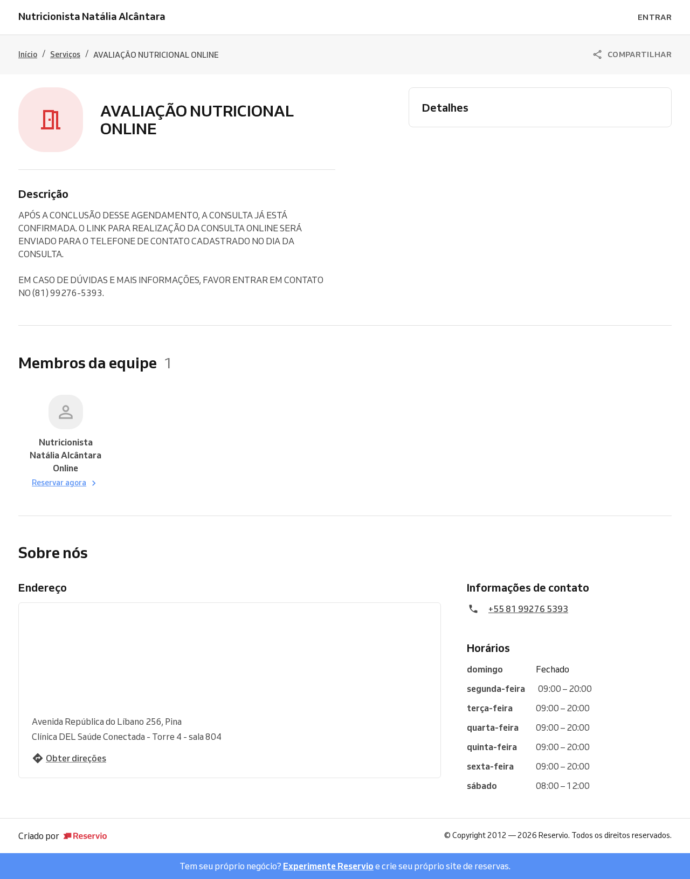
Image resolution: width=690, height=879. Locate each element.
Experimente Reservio (328, 866)
